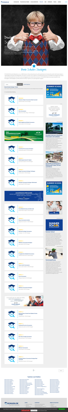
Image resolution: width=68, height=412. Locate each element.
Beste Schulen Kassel (23, 393)
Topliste (41, 1)
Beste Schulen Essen (23, 381)
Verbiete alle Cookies (25, 410)
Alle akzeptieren (62, 409)
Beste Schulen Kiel (38, 379)
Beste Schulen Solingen (54, 388)
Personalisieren (34, 410)
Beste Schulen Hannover (24, 391)
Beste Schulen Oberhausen (55, 381)
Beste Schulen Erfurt (23, 380)
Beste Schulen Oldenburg (54, 383)
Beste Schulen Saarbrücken (55, 387)
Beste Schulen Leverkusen (39, 384)
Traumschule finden (24, 1)
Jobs (45, 1)
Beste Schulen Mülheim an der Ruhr (41, 393)
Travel (54, 1)
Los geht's (20, 84)
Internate (50, 1)
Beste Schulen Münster (54, 379)
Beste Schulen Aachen (9, 379)
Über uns (52, 404)
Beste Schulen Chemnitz (9, 389)
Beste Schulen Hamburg (24, 388)
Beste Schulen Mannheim (39, 391)
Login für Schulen (29, 404)
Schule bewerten (34, 1)
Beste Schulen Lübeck (39, 385)
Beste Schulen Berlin (8, 381)
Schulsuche (16, 1)
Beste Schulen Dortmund (9, 391)
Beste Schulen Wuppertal (54, 392)
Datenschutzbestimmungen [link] (42, 410)
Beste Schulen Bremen (9, 387)
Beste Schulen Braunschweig (10, 386)
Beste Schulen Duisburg (9, 393)
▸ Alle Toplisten (27, 84)
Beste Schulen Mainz (38, 389)
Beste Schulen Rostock (54, 386)
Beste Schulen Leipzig (39, 383)
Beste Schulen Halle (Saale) (24, 387)
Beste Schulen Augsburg (9, 380)
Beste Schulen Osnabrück (54, 384)
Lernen (59, 1)
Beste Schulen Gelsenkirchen (25, 385)
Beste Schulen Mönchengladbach (41, 392)
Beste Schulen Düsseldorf (24, 379)
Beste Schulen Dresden (9, 392)
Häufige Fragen (54, 406)
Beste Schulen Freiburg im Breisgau (26, 384)
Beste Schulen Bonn (8, 385)
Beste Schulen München (39, 394)
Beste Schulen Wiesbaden (54, 391)
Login (66, 1)
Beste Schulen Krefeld (39, 381)
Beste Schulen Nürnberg (54, 380)
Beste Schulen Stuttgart (54, 389)
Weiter (61, 370)
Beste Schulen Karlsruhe (24, 392)
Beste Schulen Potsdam (54, 385)
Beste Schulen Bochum (9, 384)
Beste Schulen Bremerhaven (10, 388)
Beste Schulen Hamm (23, 389)
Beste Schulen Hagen (23, 386)
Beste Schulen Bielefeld (9, 383)
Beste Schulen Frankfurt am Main (26, 383)
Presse (52, 405)
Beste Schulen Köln (38, 380)
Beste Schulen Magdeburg (39, 388)
